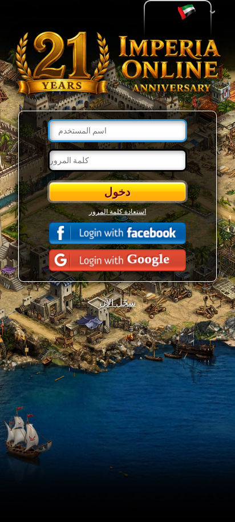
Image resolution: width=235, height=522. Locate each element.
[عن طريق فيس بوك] (117, 233)
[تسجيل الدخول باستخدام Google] (117, 260)
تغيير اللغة (189, 12)
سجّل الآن (117, 302)
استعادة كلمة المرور (117, 211)
